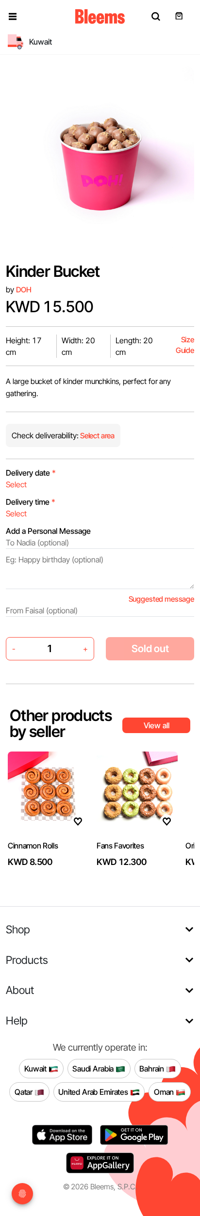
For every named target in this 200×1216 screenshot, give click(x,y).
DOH (24, 289)
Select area (97, 435)
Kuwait (36, 1068)
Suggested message (161, 599)
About (20, 989)
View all (156, 725)
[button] (12, 16)
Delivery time (30, 502)
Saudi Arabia (94, 1068)
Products (27, 959)
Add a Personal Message (48, 531)
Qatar (24, 1091)
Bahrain (152, 1068)
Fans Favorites (120, 845)
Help (17, 1020)
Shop (18, 929)
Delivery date (31, 473)
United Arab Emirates (94, 1091)
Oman (165, 1091)
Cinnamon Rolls (33, 845)
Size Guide (185, 345)
